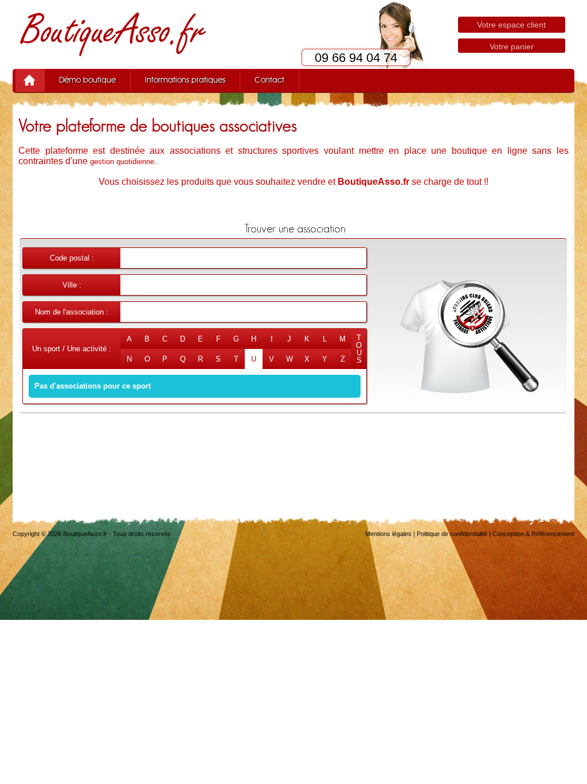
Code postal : (72, 258)
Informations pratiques (185, 80)
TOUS (359, 348)
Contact (269, 80)
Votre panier (512, 46)
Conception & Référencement (533, 533)
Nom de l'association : (71, 312)
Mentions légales (388, 533)
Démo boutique (87, 80)
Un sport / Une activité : (71, 348)
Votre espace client (511, 24)
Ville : (71, 285)
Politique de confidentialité (452, 533)
